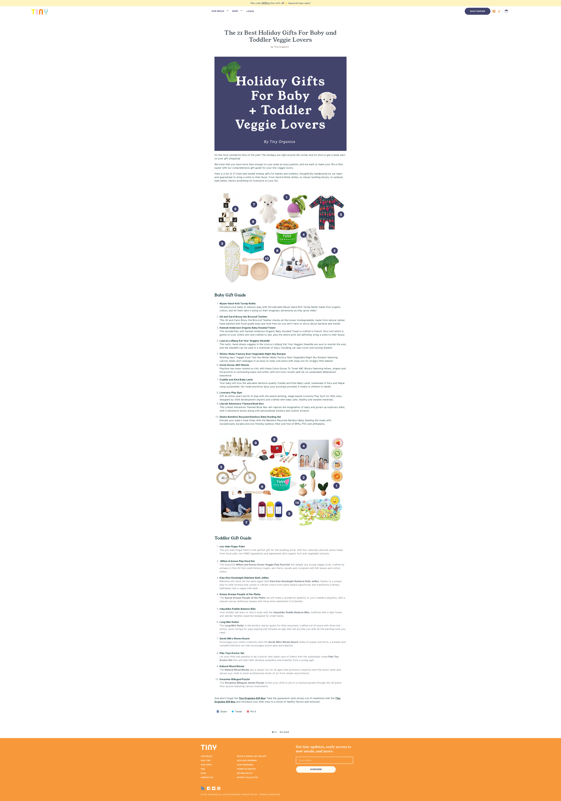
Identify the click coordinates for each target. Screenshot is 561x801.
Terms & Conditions (269, 794)
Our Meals (206, 756)
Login (250, 11)
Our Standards (245, 765)
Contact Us (207, 777)
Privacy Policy (250, 794)
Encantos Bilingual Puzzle (235, 679)
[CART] (506, 11)
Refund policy (245, 773)
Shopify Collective (247, 777)
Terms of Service (246, 769)
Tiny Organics (210, 794)
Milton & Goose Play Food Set (237, 561)
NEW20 (266, 3)
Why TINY (206, 760)
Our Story (206, 765)
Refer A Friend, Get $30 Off (251, 756)
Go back (284, 731)
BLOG (203, 773)
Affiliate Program (247, 760)
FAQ (203, 769)
